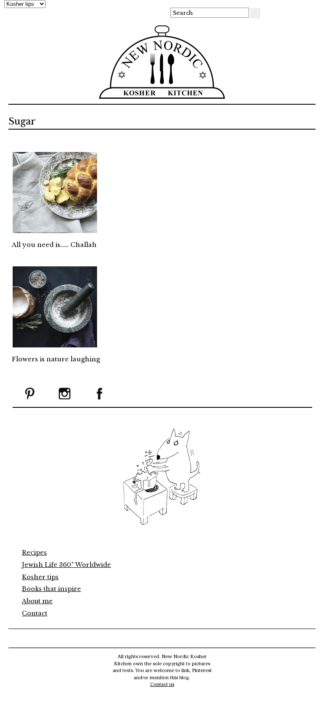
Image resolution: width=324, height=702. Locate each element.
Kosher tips (40, 577)
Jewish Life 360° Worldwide (66, 565)
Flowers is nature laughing (56, 359)
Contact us (162, 684)
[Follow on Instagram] (64, 399)
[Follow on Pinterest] (29, 399)
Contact (34, 613)
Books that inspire (51, 589)
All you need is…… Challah (54, 245)
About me (37, 601)
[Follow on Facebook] (99, 399)
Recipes (34, 552)
